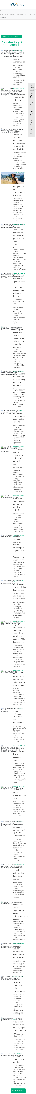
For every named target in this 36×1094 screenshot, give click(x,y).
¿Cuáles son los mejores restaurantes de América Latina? (18, 873)
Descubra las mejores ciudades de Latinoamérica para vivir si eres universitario (19, 458)
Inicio (5, 37)
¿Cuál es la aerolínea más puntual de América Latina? (19, 504)
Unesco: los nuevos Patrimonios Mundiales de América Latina (19, 952)
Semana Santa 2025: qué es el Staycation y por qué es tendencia (19, 379)
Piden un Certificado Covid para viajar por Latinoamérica (19, 985)
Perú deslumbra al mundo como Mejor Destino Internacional (19, 679)
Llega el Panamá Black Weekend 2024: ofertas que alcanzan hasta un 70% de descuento (19, 633)
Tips (26, 14)
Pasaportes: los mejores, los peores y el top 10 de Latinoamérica (19, 830)
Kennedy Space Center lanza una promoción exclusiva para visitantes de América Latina (19, 140)
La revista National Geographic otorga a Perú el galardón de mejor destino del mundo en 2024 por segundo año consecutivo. (19, 696)
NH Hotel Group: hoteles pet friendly (19, 1059)
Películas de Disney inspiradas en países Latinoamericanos (20, 910)
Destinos (12, 14)
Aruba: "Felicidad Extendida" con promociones (18, 717)
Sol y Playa (32, 14)
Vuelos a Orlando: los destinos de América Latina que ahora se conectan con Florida (19, 235)
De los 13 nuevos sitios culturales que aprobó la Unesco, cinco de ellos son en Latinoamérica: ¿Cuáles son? (19, 967)
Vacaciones (20, 14)
